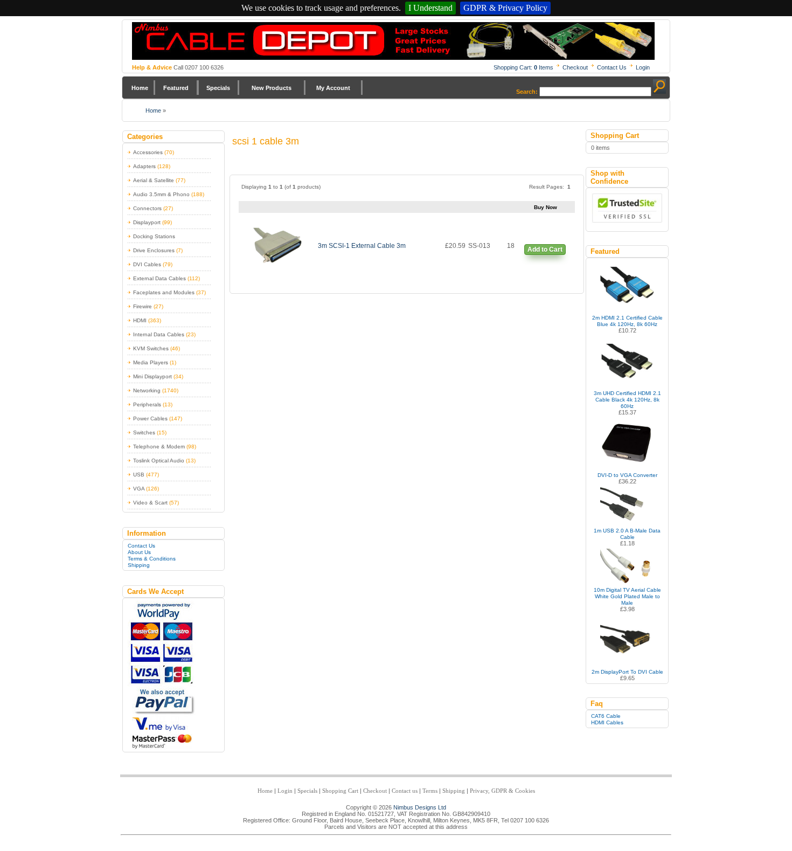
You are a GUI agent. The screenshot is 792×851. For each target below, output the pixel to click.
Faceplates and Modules (163, 292)
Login (643, 67)
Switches (144, 432)
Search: (527, 91)
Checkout (575, 67)
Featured (176, 88)
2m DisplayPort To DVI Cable (627, 672)
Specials (218, 88)
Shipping (139, 565)
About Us (139, 552)
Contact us (405, 790)
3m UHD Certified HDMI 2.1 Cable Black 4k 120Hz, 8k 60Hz (627, 399)
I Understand (430, 7)
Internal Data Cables (158, 334)
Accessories (148, 152)
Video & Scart (150, 503)
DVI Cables (147, 264)
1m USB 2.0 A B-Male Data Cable (627, 534)
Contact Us (612, 67)
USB (138, 475)
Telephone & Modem (159, 446)
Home (139, 88)
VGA (138, 489)
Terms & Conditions (152, 559)
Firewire (142, 306)
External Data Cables (159, 278)
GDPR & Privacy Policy (505, 7)
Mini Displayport (152, 376)
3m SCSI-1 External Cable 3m (362, 246)
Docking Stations (154, 236)
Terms (429, 790)
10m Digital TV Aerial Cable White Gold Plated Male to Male (627, 596)
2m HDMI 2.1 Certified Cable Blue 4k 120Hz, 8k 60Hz (627, 321)
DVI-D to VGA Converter (627, 475)
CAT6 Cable (606, 716)
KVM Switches (151, 348)
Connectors (147, 208)
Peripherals (147, 404)
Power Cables (150, 418)
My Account (333, 88)
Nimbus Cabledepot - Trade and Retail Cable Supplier (393, 41)
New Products (271, 88)
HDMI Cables (607, 722)
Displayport (147, 222)
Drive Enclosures (154, 250)
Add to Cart (544, 249)
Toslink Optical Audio (158, 460)
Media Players (150, 362)
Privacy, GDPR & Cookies (502, 790)
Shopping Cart (340, 790)
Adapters (144, 166)
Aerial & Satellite (153, 180)
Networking (147, 390)
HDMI (140, 320)
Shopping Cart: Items (523, 67)
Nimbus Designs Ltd (419, 807)
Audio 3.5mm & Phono (161, 194)
